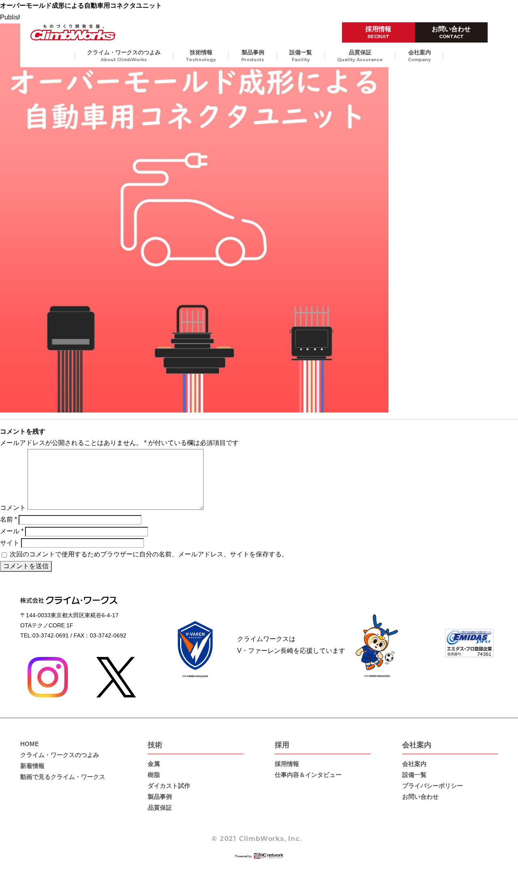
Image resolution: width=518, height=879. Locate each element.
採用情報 (378, 32)
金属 (154, 763)
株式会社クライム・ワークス (72, 32)
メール (11, 531)
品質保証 (360, 55)
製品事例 (252, 55)
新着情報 (32, 765)
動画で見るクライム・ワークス (62, 776)
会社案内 (419, 55)
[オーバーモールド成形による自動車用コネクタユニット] (194, 406)
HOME (29, 743)
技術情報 (201, 55)
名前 (8, 519)
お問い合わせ (451, 32)
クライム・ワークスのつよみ (124, 55)
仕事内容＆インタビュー (308, 774)
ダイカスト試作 (169, 785)
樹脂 (154, 774)
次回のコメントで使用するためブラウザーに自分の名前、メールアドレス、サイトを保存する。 (149, 554)
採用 (282, 745)
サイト (9, 542)
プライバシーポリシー (432, 785)
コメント (13, 507)
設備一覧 (300, 55)
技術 (155, 745)
